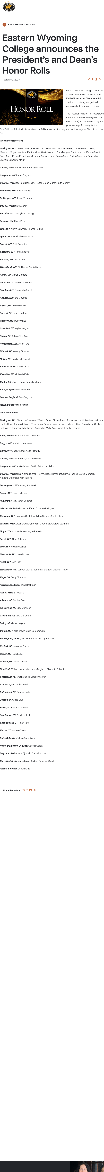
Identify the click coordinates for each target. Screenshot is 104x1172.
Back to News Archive (21, 25)
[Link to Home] (9, 6)
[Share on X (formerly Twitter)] (100, 80)
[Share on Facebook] (92, 80)
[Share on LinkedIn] (96, 80)
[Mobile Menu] (97, 7)
